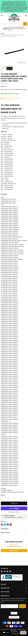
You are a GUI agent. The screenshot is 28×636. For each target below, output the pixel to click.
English (13, 613)
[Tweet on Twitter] (5, 524)
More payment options (14, 512)
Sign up (22, 606)
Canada (13, 617)
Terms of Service (5, 629)
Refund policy (13, 629)
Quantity (3, 495)
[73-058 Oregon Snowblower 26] (3, 67)
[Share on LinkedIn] (8, 524)
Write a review (14, 550)
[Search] (25, 24)
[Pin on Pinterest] (11, 524)
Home (2, 33)
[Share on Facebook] (2, 524)
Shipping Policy (21, 629)
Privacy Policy (14, 631)
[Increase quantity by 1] (14, 498)
